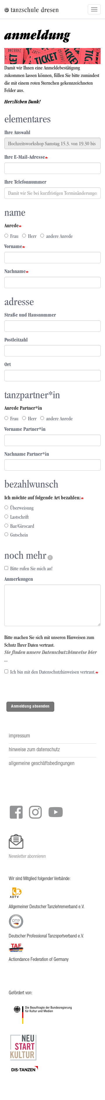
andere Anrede (59, 236)
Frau (14, 236)
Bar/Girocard (22, 526)
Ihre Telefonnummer (25, 182)
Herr (32, 236)
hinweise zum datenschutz (34, 750)
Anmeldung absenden (30, 706)
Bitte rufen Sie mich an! (31, 568)
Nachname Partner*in (26, 454)
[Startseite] (22, 9)
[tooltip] (50, 557)
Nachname (15, 271)
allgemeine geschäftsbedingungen (41, 763)
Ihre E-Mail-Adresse (24, 157)
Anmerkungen (18, 579)
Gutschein (19, 535)
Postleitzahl (16, 340)
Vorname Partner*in (25, 429)
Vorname (13, 246)
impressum (19, 736)
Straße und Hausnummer (30, 315)
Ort (7, 364)
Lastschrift (19, 517)
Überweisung (22, 508)
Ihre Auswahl (17, 132)
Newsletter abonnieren (27, 857)
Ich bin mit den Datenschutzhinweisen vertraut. (52, 672)
